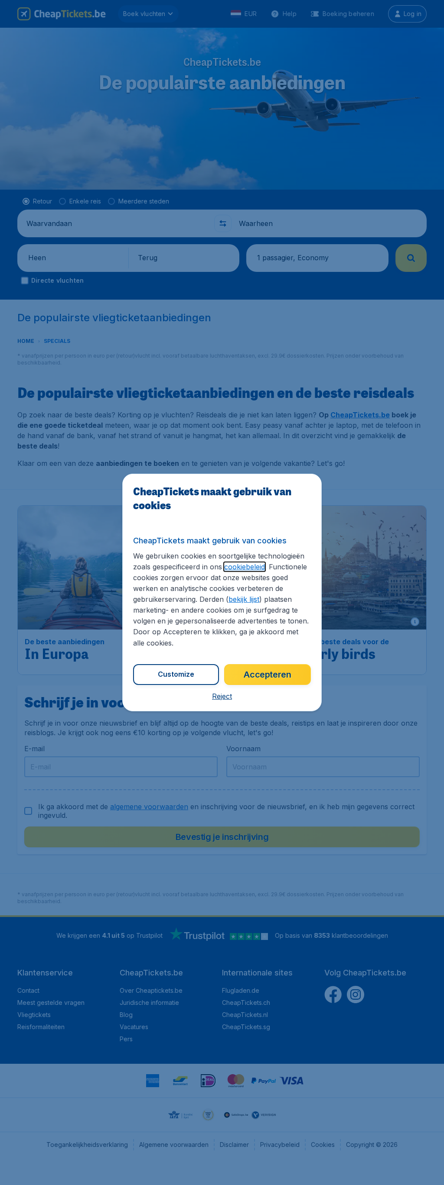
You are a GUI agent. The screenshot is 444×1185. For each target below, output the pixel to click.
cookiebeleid (244, 566)
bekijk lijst (244, 599)
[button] (222, 696)
